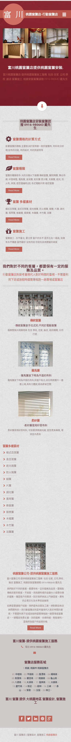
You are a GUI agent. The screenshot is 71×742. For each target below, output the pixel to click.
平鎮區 (30, 674)
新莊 (29, 686)
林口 (48, 690)
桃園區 (42, 678)
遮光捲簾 (11, 465)
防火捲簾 (11, 472)
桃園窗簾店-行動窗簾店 (42, 14)
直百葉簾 (11, 459)
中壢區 (18, 674)
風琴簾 (10, 498)
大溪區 (30, 682)
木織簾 (10, 518)
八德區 (18, 682)
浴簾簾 (10, 531)
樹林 (39, 686)
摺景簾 (10, 511)
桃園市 (33, 668)
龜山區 (53, 678)
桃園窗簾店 (43, 668)
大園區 (54, 682)
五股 (38, 690)
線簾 (8, 479)
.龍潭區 (42, 674)
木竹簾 (10, 525)
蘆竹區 (19, 686)
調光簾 (10, 492)
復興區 (42, 682)
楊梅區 (54, 674)
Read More (13, 157)
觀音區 (30, 678)
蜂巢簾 (10, 505)
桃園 (27, 668)
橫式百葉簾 (12, 452)
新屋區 (18, 678)
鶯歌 (28, 690)
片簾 (8, 485)
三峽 (49, 686)
